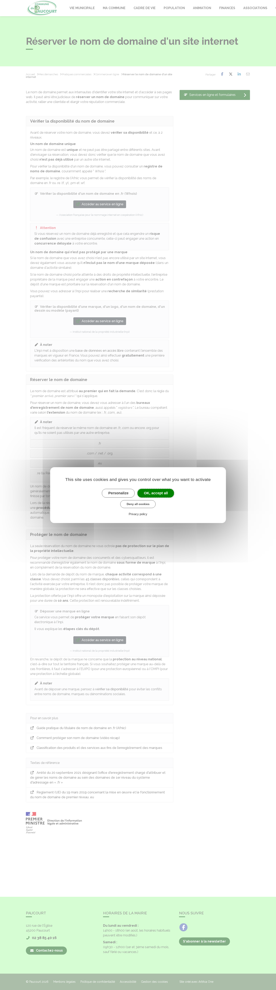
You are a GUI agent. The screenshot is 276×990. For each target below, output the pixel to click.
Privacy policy (138, 514)
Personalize (118, 493)
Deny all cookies (138, 504)
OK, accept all (156, 493)
